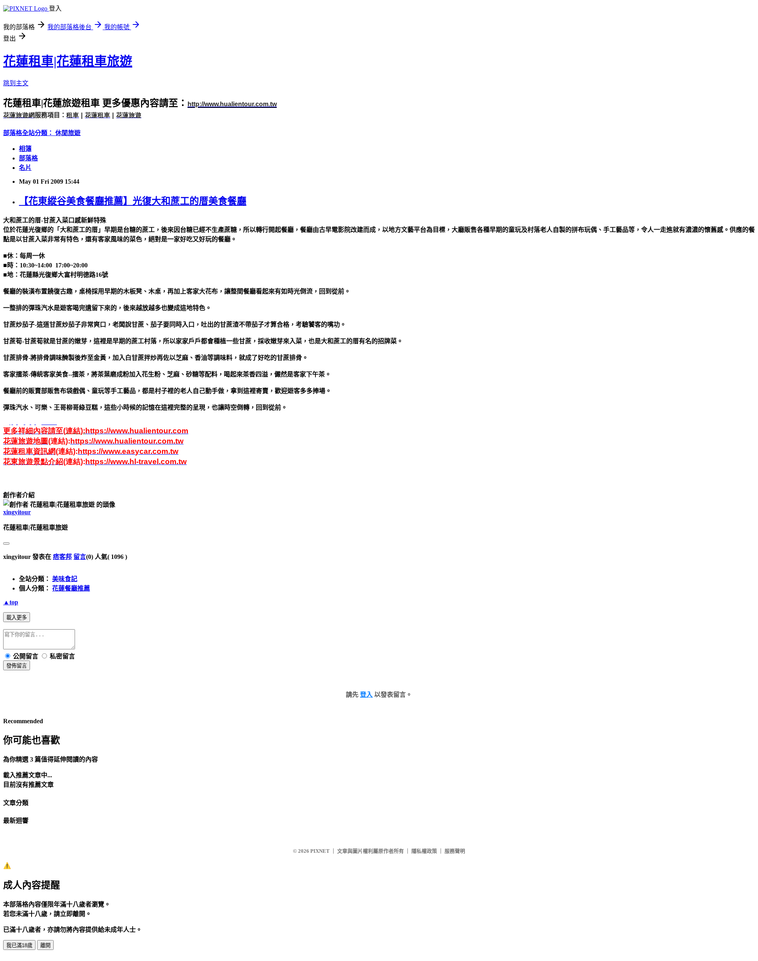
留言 (79, 556)
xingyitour (17, 512)
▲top (10, 602)
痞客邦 (62, 556)
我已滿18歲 (19, 945)
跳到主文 (15, 83)
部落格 (28, 158)
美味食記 (64, 578)
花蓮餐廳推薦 (71, 588)
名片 (25, 167)
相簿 (25, 148)
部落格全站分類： (29, 133)
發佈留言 (16, 666)
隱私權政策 (424, 851)
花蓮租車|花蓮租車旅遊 (67, 61)
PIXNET (320, 851)
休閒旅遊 (68, 133)
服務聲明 (455, 851)
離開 (45, 945)
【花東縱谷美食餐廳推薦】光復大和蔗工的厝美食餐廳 (132, 201)
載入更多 (16, 618)
